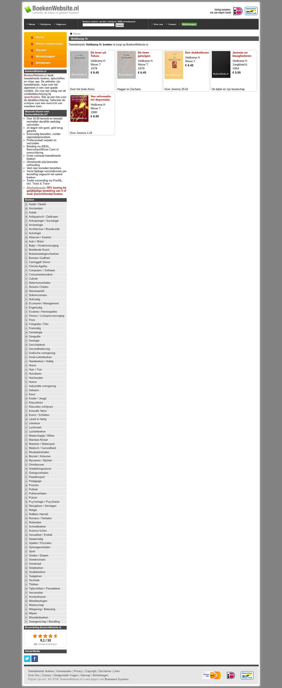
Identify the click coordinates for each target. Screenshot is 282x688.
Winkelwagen (189, 24)
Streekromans (37, 559)
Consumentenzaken (41, 274)
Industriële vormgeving (42, 386)
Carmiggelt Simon (39, 262)
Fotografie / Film (39, 324)
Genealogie (35, 332)
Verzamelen (36, 592)
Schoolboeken (37, 526)
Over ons (158, 24)
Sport (32, 551)
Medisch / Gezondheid (42, 448)
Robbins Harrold (38, 514)
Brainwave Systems (117, 679)
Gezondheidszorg (39, 348)
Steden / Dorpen (38, 555)
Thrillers (33, 584)
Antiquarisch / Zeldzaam (43, 216)
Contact (172, 24)
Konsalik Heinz (38, 410)
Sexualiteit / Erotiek (40, 534)
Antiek (33, 212)
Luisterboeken (37, 431)
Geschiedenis (37, 344)
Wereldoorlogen (38, 600)
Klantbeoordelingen (47, 644)
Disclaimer (105, 671)
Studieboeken (37, 572)
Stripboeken (36, 567)
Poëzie (33, 497)
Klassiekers (36, 402)
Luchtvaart (35, 427)
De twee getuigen (144, 54)
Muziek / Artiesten (40, 456)
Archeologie (36, 224)
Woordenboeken (38, 617)
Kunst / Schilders (39, 415)
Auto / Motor (36, 241)
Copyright (90, 671)
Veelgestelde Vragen (65, 675)
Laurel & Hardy (38, 419)
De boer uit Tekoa (98, 54)
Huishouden (36, 377)
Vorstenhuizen (37, 596)
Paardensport (37, 477)
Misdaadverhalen (39, 452)
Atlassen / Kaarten (40, 237)
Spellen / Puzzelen (40, 543)
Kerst (32, 394)
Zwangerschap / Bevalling (44, 621)
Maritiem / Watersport (42, 443)
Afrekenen (43, 62)
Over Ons (34, 675)
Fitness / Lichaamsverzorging (46, 315)
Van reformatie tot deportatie (101, 98)
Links (117, 671)
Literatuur (34, 423)
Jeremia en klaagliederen (241, 54)
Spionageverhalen (39, 547)
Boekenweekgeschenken (44, 253)
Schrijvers (45, 24)
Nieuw (32, 24)
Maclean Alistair (38, 439)
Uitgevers (61, 24)
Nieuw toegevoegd (49, 43)
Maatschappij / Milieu (41, 435)
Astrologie (35, 233)
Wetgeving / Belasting (42, 609)
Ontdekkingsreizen (40, 468)
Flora (32, 319)
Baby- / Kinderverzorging (43, 245)
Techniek (34, 580)
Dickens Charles (39, 286)
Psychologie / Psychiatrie (44, 501)
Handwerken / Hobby (41, 361)
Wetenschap (36, 605)
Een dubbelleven (197, 52)
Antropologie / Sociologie (44, 220)
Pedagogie (35, 481)
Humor (33, 381)
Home (40, 37)
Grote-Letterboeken (40, 357)
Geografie (34, 336)
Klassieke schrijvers (41, 406)
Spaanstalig (36, 538)
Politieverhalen (37, 493)
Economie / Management (44, 303)
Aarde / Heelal (37, 204)
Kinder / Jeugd (37, 398)
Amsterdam (36, 208)
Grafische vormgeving (42, 353)
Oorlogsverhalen (38, 472)
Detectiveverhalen (39, 282)
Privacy (78, 671)
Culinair (33, 278)
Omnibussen (36, 464)
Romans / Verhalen (40, 518)
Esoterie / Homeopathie (43, 311)
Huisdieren (35, 373)
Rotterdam (35, 522)
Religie (33, 510)
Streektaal (35, 563)
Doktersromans (38, 295)
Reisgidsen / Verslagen (42, 505)
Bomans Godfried (39, 257)
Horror (32, 365)
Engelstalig (35, 307)
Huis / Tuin (35, 369)
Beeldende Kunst (39, 249)
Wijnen (33, 613)
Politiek (33, 489)
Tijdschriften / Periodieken (44, 588)
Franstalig (35, 328)
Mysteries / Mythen (40, 460)
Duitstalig (34, 299)
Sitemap (85, 675)
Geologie (34, 340)
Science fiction (38, 530)
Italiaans (34, 390)
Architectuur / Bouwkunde (44, 229)
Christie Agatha (38, 266)
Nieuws (41, 50)
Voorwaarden (63, 671)
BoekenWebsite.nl (35, 75)
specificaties (32, 97)
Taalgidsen (35, 576)
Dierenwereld (36, 291)
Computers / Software (42, 270)
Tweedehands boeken (41, 671)
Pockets (34, 485)
